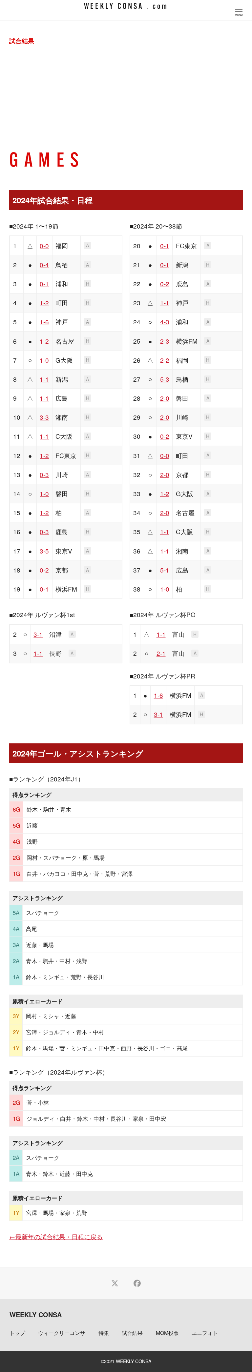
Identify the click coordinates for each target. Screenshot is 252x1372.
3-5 (44, 550)
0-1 (44, 283)
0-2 (44, 569)
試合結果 (132, 1333)
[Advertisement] (126, 103)
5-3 (164, 378)
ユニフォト (205, 1333)
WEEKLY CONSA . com (126, 7)
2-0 (164, 397)
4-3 (164, 321)
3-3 (44, 417)
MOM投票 (167, 1333)
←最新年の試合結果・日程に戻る (56, 1236)
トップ (17, 1333)
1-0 (44, 359)
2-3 (164, 340)
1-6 (44, 321)
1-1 (44, 378)
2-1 (161, 653)
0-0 (44, 245)
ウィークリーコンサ (61, 1333)
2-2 (164, 359)
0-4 (44, 264)
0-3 (44, 474)
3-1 (38, 634)
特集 (103, 1333)
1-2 (44, 302)
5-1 (164, 569)
